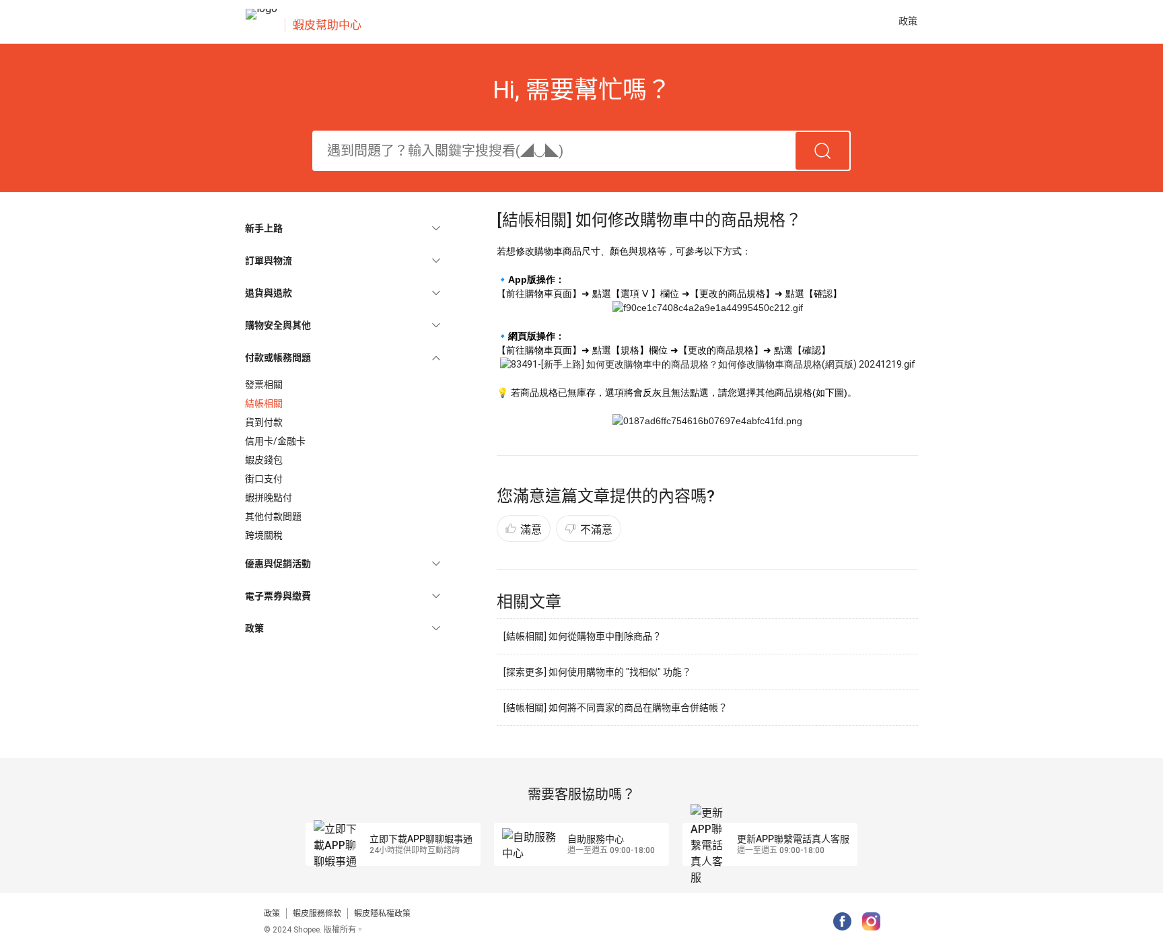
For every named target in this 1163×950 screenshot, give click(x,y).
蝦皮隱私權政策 (382, 913)
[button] (342, 228)
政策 (272, 913)
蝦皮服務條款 (317, 913)
